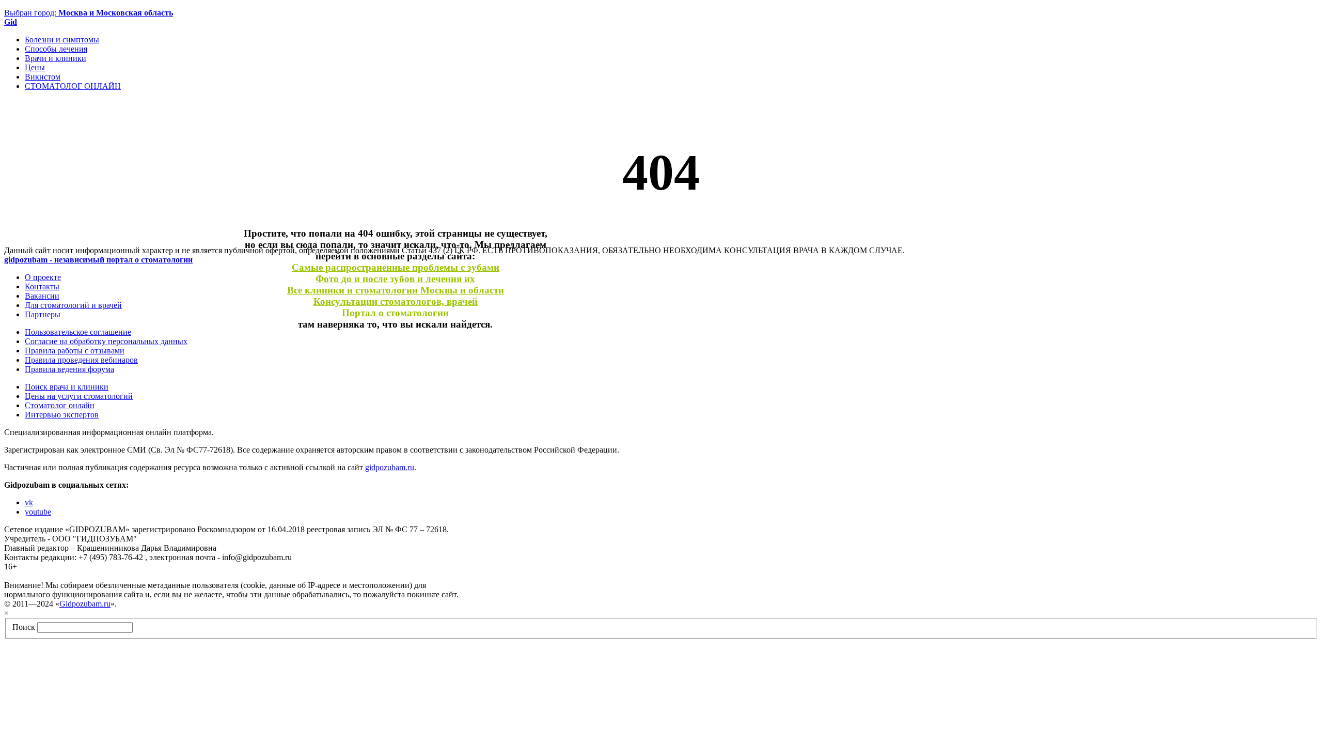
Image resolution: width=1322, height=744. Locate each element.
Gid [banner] (10, 22)
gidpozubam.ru (389, 467)
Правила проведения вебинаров (81, 359)
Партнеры (42, 314)
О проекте (43, 277)
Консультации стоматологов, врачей (395, 301)
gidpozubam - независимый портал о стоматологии (98, 259)
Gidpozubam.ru (85, 603)
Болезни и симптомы (62, 39)
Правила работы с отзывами (74, 350)
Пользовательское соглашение (78, 332)
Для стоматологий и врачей (73, 305)
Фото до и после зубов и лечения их (395, 278)
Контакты (42, 286)
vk (29, 502)
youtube (38, 511)
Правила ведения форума (69, 369)
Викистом (42, 76)
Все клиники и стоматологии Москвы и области (395, 290)
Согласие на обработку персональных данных (106, 341)
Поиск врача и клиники (66, 386)
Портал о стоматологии (395, 312)
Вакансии (42, 295)
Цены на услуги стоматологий (79, 396)
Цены (35, 67)
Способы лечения (56, 48)
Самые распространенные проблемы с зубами (395, 267)
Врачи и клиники (55, 58)
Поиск (23, 627)
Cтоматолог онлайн (60, 405)
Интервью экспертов (62, 414)
